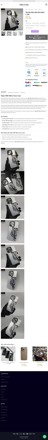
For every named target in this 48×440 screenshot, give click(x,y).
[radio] (28, 23)
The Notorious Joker (39, 362)
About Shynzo (3, 389)
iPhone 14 (40, 64)
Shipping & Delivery (4, 382)
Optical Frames (4, 420)
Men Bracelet (3, 412)
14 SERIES (30, 64)
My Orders (3, 379)
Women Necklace (4, 407)
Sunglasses (3, 417)
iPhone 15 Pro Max (28, 66)
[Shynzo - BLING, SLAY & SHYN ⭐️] (24, 4)
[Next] (21, 19)
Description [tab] (3, 92)
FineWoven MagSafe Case (24, 362)
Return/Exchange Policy (5, 377)
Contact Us (3, 392)
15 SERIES (35, 9)
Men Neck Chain (4, 415)
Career (2, 394)
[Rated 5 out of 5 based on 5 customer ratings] (36, 16)
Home (26, 9)
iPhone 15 (40, 9)
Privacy (2, 397)
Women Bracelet (4, 409)
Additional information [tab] (13, 92)
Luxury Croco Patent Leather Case (8, 362)
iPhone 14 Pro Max (35, 65)
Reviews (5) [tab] (22, 92)
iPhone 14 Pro (30, 65)
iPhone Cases (30, 9)
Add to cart (35, 31)
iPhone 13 (37, 64)
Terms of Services (4, 399)
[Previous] (3, 19)
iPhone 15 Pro (44, 65)
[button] (1, 4)
